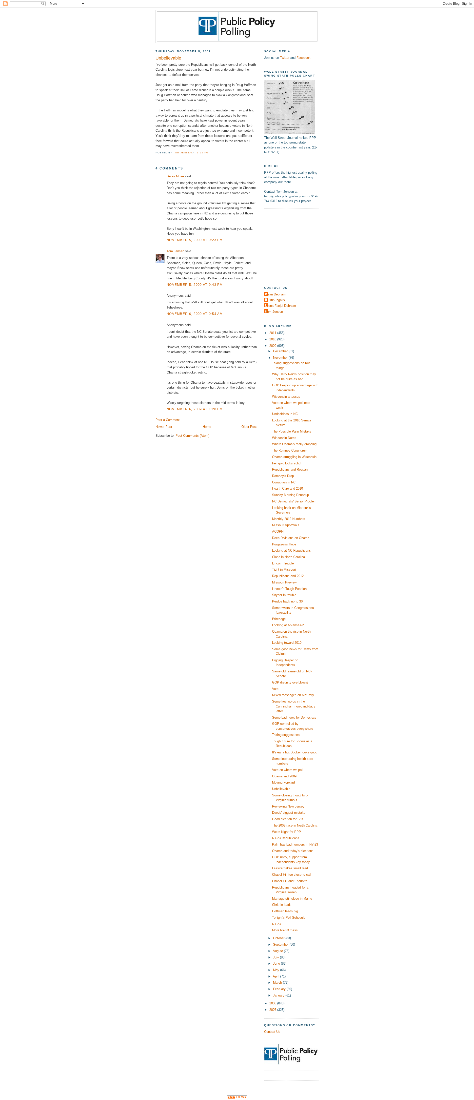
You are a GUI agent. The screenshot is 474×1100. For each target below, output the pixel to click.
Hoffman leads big (285, 911)
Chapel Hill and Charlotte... (291, 881)
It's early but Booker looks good (294, 752)
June (277, 963)
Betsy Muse (175, 176)
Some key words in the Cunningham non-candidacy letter (293, 706)
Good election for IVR (287, 819)
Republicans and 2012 (288, 576)
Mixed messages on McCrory (293, 695)
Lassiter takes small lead (290, 868)
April (276, 976)
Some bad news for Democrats (294, 717)
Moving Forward (283, 782)
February (280, 989)
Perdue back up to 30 (287, 601)
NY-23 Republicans (285, 838)
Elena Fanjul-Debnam (280, 306)
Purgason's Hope (284, 544)
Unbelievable (281, 789)
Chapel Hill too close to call (291, 874)
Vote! (275, 689)
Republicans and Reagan (290, 469)
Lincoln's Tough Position (289, 589)
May (276, 970)
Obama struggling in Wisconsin (294, 457)
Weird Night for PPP (286, 832)
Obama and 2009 (284, 776)
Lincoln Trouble (283, 563)
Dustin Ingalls (275, 300)
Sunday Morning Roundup (290, 495)
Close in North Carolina (288, 557)
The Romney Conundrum (290, 450)
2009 (273, 346)
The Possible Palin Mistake (291, 431)
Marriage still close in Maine (292, 898)
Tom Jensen (175, 251)
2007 (273, 1010)
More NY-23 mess (285, 930)
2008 (273, 1003)
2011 (273, 333)
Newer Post (164, 427)
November (281, 357)
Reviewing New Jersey (288, 806)
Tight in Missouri (284, 569)
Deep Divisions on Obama (290, 538)
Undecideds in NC (285, 414)
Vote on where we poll (287, 770)
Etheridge (279, 619)
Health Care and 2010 (287, 488)
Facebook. (304, 58)
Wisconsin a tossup (286, 396)
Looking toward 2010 (286, 642)
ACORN (277, 531)
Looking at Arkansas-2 (288, 625)
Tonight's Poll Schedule (288, 917)
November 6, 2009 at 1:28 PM (195, 409)
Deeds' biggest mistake (288, 812)
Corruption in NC (284, 482)
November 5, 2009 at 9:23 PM (195, 240)
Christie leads (282, 905)
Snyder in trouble (284, 595)
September (281, 944)
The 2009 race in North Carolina (294, 825)
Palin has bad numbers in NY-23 (295, 844)
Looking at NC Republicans (291, 550)
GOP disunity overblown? (290, 682)
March (278, 982)
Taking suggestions (286, 735)
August (278, 951)
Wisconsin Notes (284, 438)
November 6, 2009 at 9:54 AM (195, 314)
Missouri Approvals (285, 525)
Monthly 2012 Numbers (288, 519)
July (276, 957)
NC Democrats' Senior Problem (294, 501)
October (279, 938)
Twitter (284, 58)
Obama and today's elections (293, 851)
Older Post (249, 427)
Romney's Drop (283, 476)
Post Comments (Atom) (192, 435)
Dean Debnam (275, 294)
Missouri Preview (284, 582)
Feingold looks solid (286, 463)
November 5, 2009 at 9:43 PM (195, 285)
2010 (273, 339)
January (279, 995)
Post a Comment (168, 420)
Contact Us (272, 1032)
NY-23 (276, 924)
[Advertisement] (295, 244)
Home (207, 427)
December (281, 351)
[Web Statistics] (237, 1098)
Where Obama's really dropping (294, 444)
